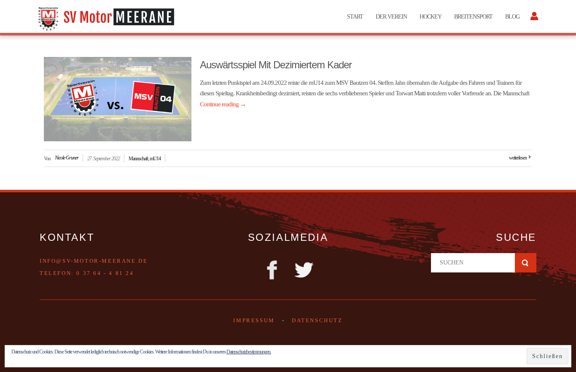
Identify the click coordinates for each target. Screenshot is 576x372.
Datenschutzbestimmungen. (248, 352)
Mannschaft (138, 159)
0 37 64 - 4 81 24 (105, 273)
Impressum (254, 320)
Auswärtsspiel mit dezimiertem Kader (276, 64)
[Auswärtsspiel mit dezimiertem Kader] (117, 99)
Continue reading (223, 104)
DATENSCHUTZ (317, 320)
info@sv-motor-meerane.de (94, 261)
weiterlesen (518, 158)
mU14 (155, 159)
